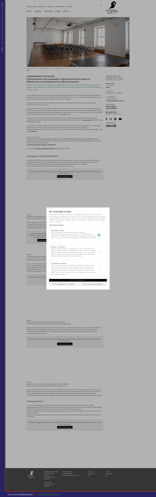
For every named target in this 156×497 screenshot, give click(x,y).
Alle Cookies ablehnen (92, 284)
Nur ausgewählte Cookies (63, 284)
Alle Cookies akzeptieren (78, 280)
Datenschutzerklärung (56, 225)
